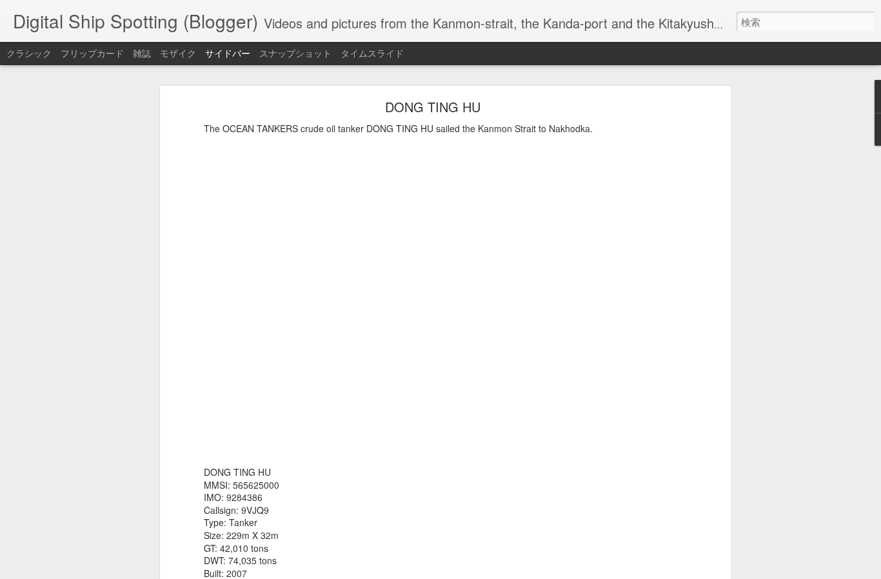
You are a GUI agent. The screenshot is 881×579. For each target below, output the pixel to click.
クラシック (29, 52)
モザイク (178, 52)
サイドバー (227, 52)
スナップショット (295, 52)
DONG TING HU (432, 106)
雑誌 (142, 52)
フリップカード (92, 52)
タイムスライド (372, 52)
